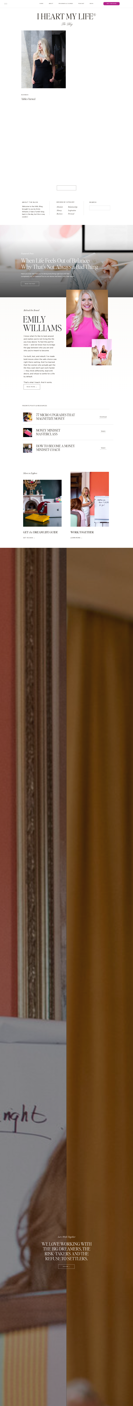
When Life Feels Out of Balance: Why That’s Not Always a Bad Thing (59, 263)
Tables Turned (28, 99)
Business (24, 95)
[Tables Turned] (43, 62)
